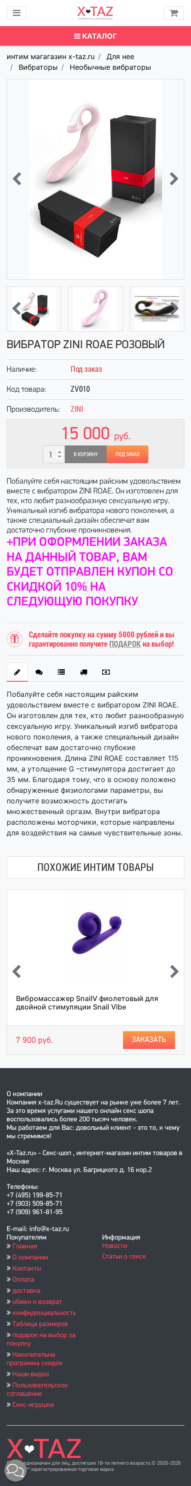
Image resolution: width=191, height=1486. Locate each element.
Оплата (23, 1279)
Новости (114, 1246)
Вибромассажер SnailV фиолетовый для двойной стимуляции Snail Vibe (87, 1002)
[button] (15, 1470)
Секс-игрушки (33, 1405)
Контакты (26, 1268)
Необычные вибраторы (110, 67)
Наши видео (30, 1374)
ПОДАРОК (125, 643)
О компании (30, 1257)
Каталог (98, 36)
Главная (24, 1246)
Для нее (120, 56)
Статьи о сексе (124, 1256)
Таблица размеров (40, 1324)
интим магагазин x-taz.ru (51, 56)
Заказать (149, 1040)
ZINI (77, 408)
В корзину (86, 454)
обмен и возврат (37, 1302)
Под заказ (127, 454)
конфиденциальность (44, 1313)
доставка (26, 1291)
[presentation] (17, 179)
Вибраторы (38, 67)
